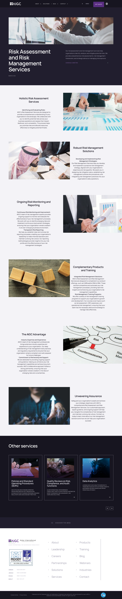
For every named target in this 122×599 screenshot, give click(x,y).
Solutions (57, 570)
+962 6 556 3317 (21, 569)
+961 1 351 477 (20, 579)
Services (57, 576)
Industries (85, 570)
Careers (56, 556)
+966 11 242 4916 (21, 576)
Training (84, 549)
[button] (48, 4)
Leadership (58, 549)
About (55, 542)
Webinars (85, 563)
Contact (84, 576)
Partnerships (59, 563)
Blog (82, 556)
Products (85, 542)
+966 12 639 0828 (21, 572)
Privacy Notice (23, 595)
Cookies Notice (14, 595)
